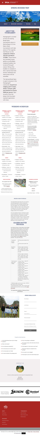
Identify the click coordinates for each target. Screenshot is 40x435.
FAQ (35, 24)
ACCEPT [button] (23, 433)
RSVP (21, 236)
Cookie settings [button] (18, 433)
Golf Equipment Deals (5, 420)
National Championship (24, 414)
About (6, 24)
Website (8, 186)
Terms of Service (4, 414)
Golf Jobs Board (4, 424)
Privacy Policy (30, 431)
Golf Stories (4, 422)
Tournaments (24, 411)
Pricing (28, 24)
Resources (4, 418)
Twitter (34, 130)
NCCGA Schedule (23, 416)
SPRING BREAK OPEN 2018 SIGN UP (30, 44)
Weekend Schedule (16, 24)
